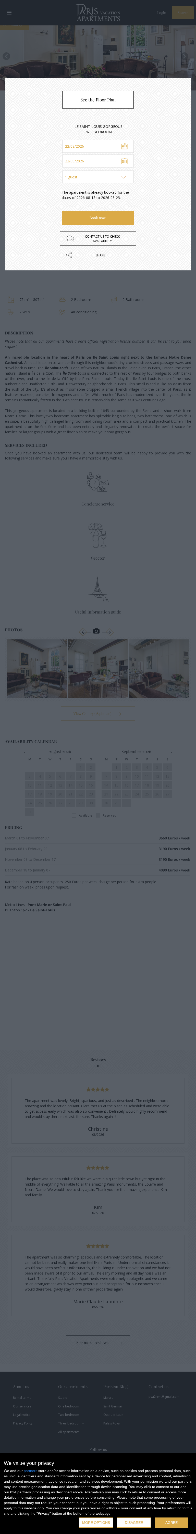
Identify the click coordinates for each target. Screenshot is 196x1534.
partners (30, 1470)
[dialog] (98, 1493)
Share (100, 255)
